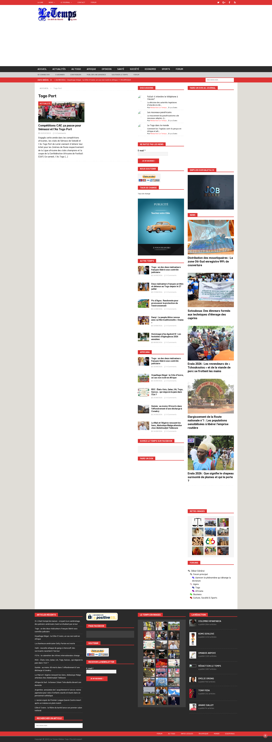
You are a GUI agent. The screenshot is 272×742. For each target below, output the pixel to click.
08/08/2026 (157, 342)
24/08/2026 (157, 397)
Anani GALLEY (205, 705)
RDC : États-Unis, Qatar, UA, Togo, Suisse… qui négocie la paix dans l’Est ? (167, 392)
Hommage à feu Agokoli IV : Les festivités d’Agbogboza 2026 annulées (166, 336)
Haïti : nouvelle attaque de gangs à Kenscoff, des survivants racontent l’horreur (55, 649)
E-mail (141, 150)
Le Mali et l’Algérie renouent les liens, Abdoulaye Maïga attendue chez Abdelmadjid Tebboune (166, 425)
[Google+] (223, 2)
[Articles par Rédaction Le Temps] (192, 669)
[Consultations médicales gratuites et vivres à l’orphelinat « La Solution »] (210, 522)
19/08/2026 (157, 292)
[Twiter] (218, 2)
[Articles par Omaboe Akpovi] (192, 657)
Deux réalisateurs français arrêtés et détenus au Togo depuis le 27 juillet (167, 286)
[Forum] (234, 2)
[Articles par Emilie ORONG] (192, 680)
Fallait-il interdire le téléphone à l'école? (162, 98)
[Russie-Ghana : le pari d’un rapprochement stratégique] (161, 700)
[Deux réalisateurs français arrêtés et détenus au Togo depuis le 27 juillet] (143, 287)
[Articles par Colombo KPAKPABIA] (192, 625)
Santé (120, 69)
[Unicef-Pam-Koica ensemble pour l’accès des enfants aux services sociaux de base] (210, 532)
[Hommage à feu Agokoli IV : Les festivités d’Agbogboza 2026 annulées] (143, 337)
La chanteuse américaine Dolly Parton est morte (55, 643)
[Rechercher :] (220, 79)
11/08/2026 (157, 309)
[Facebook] (229, 2)
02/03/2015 (46, 133)
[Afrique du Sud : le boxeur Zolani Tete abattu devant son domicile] (149, 654)
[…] (66, 156)
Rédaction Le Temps (158, 107)
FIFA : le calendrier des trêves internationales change (57, 655)
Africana (145, 352)
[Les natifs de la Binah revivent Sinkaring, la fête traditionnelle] (210, 551)
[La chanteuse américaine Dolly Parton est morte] (149, 635)
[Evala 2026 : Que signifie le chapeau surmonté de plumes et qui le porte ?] (211, 452)
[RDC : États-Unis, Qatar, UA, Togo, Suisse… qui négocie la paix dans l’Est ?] (143, 392)
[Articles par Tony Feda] (192, 696)
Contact (81, 2)
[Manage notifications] (265, 736)
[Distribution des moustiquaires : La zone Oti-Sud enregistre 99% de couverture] (211, 237)
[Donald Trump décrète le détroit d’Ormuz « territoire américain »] (174, 691)
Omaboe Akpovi (207, 653)
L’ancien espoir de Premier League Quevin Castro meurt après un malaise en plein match (58, 702)
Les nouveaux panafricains (159, 112)
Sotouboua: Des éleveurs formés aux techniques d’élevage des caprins (209, 314)
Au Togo (76, 69)
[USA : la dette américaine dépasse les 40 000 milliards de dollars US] (174, 682)
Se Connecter (44, 74)
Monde (216, 733)
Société (134, 69)
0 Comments (60, 133)
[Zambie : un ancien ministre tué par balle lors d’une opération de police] (149, 682)
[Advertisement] (136, 45)
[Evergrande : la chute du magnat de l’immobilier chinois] (161, 691)
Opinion (106, 69)
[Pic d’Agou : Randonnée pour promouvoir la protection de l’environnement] (143, 303)
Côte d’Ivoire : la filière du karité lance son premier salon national (58, 709)
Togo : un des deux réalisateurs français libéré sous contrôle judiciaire (166, 269)
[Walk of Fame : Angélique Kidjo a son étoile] (161, 663)
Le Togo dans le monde (158, 125)
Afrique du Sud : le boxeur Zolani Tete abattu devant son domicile (58, 684)
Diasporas (230, 733)
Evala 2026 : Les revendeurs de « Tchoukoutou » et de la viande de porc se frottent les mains (209, 367)
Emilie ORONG (206, 678)
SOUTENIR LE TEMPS (120, 74)
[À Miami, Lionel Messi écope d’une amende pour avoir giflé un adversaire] (174, 663)
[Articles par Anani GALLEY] (192, 708)
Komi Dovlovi (206, 633)
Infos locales (187, 733)
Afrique (91, 69)
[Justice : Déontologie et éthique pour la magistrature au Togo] (197, 522)
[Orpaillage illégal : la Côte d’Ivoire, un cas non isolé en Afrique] (143, 378)
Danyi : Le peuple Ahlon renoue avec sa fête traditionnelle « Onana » (167, 320)
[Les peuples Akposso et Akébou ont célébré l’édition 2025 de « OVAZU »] (197, 532)
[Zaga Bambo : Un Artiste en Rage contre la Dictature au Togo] (197, 551)
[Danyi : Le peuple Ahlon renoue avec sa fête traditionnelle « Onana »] (143, 320)
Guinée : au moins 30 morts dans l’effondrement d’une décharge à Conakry (166, 408)
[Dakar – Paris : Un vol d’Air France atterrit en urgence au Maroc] (149, 691)
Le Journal (65, 2)
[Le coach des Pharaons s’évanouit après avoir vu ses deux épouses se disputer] (174, 700)
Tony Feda (204, 690)
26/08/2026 (157, 275)
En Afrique (203, 733)
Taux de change (144, 193)
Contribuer (75, 74)
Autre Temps (147, 261)
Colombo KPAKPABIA (209, 621)
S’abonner (60, 74)
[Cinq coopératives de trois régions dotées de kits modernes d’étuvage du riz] (223, 532)
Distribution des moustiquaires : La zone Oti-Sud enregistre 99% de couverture (210, 261)
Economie (150, 69)
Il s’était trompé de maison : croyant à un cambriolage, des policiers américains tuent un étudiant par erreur (57, 622)
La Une (40, 2)
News (51, 2)
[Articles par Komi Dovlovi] (192, 644)
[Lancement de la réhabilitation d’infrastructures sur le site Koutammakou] (223, 541)
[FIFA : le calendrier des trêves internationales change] (174, 635)
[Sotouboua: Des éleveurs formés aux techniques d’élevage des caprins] (211, 290)
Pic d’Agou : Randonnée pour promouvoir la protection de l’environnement (164, 303)
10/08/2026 (157, 325)
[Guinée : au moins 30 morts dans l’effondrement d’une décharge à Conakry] (143, 409)
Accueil (42, 69)
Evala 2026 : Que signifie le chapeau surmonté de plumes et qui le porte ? (211, 477)
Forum (93, 2)
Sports (166, 69)
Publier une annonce (96, 74)
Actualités (59, 69)
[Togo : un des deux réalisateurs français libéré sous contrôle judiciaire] (143, 270)
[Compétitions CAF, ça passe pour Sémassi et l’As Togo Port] (61, 111)
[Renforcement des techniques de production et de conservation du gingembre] (197, 541)
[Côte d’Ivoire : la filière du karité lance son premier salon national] (149, 663)
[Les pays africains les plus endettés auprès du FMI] (161, 682)
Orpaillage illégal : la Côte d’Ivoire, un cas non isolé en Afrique (57, 637)
